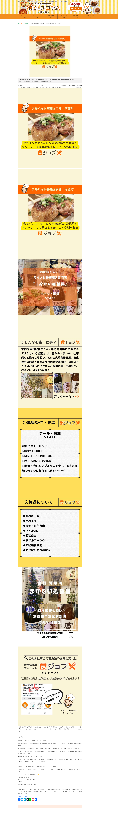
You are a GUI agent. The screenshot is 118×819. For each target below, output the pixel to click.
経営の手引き (51, 16)
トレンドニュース (24, 16)
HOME (19, 23)
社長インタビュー (37, 16)
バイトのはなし (90, 16)
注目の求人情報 (25, 23)
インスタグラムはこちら (24, 796)
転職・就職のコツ (77, 16)
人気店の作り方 (64, 16)
